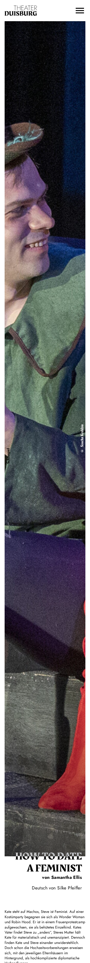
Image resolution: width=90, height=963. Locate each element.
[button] (79, 10)
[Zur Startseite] (21, 11)
